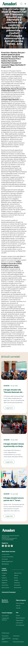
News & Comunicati (20, 618)
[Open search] (21, 3)
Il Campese (4, 573)
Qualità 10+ (4, 577)
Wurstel (16, 577)
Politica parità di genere (18, 641)
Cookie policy (16, 635)
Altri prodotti (17, 585)
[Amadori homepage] (9, 3)
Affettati (16, 575)
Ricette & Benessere (5, 601)
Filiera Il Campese (20, 603)
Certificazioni (5, 559)
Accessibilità (5, 641)
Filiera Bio (18, 608)
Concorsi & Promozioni (8, 592)
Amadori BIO (4, 580)
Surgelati (16, 580)
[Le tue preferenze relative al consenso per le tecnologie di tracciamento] (1, 484)
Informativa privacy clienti (6, 638)
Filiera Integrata (21, 600)
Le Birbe (3, 575)
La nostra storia (5, 554)
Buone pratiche (17, 587)
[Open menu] (25, 3)
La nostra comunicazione (7, 556)
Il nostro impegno (7, 613)
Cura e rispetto (5, 615)
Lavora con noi (19, 622)
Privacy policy (5, 635)
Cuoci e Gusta (5, 585)
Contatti (18, 615)
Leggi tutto (9, 408)
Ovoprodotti (17, 582)
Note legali (15, 638)
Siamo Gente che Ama (8, 551)
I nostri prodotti (4, 569)
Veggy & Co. (4, 582)
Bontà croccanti (5, 587)
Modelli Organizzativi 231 (7, 561)
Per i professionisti (20, 625)
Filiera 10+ (18, 605)
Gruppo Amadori (19, 620)
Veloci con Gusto (18, 573)
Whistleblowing (5, 564)
